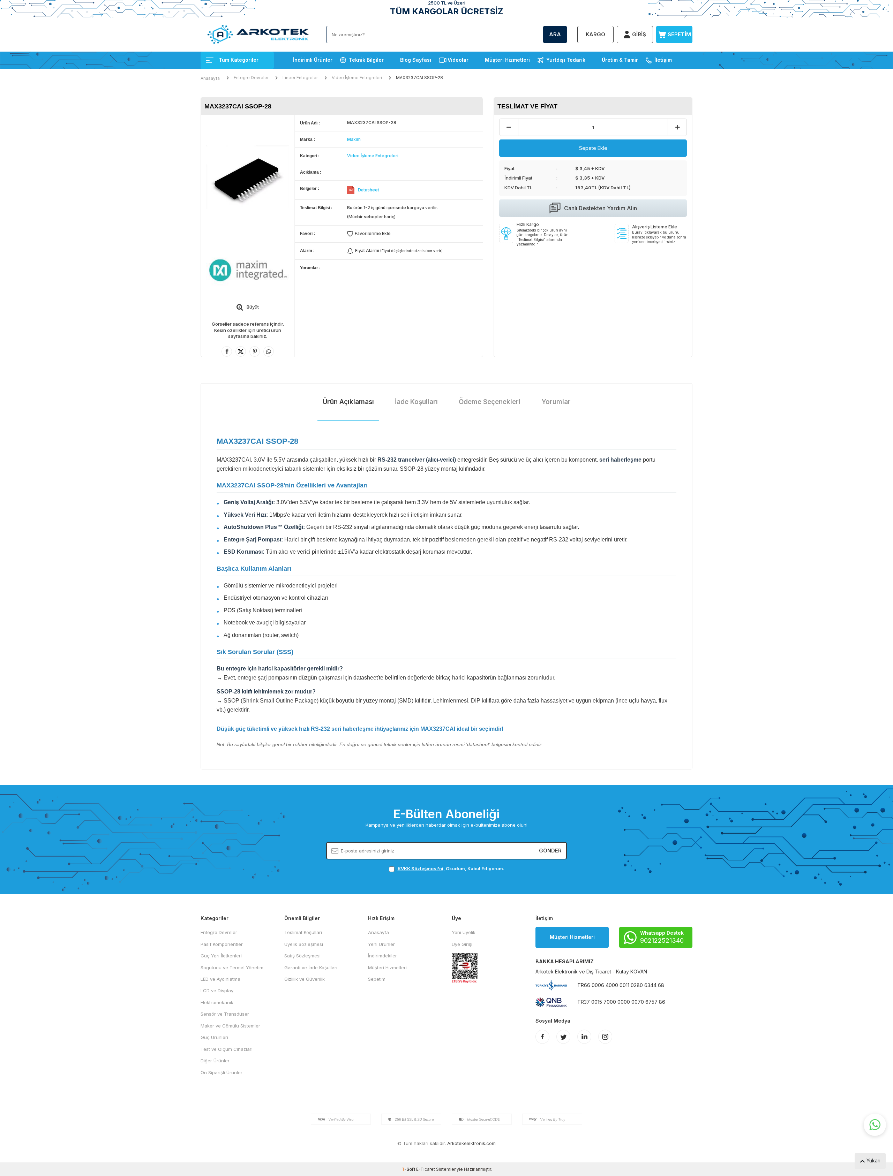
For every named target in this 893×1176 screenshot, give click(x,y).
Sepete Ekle (593, 148)
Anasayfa (210, 78)
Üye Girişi (462, 944)
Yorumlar (556, 402)
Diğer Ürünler (215, 1060)
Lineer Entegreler (300, 77)
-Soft (409, 1169)
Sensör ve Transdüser (225, 1014)
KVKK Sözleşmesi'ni (420, 868)
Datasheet (368, 189)
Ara (555, 34)
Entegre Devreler (251, 77)
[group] (247, 177)
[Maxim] (247, 269)
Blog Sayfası (415, 60)
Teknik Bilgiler (366, 60)
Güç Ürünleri (214, 1037)
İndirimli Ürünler (312, 60)
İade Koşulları (416, 402)
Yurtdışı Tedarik (565, 60)
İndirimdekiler (382, 955)
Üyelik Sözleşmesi (303, 944)
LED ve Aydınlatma (220, 979)
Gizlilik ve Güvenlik (304, 979)
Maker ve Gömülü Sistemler (230, 1026)
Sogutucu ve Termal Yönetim (232, 967)
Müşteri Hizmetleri (507, 60)
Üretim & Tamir (620, 60)
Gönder (550, 850)
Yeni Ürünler (381, 944)
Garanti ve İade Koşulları (310, 967)
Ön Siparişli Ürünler (221, 1072)
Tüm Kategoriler (238, 60)
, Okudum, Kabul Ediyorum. (451, 868)
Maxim (354, 139)
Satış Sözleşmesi (302, 955)
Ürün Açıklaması (348, 402)
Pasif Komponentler (222, 944)
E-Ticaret (425, 1169)
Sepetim (376, 979)
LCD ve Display (217, 990)
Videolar (458, 60)
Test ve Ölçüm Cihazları (227, 1049)
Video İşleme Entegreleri (357, 77)
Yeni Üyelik (463, 932)
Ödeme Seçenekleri (489, 402)
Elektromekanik (217, 1002)
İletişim (663, 60)
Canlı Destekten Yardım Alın (600, 208)
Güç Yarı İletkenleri (221, 955)
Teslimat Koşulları (303, 932)
